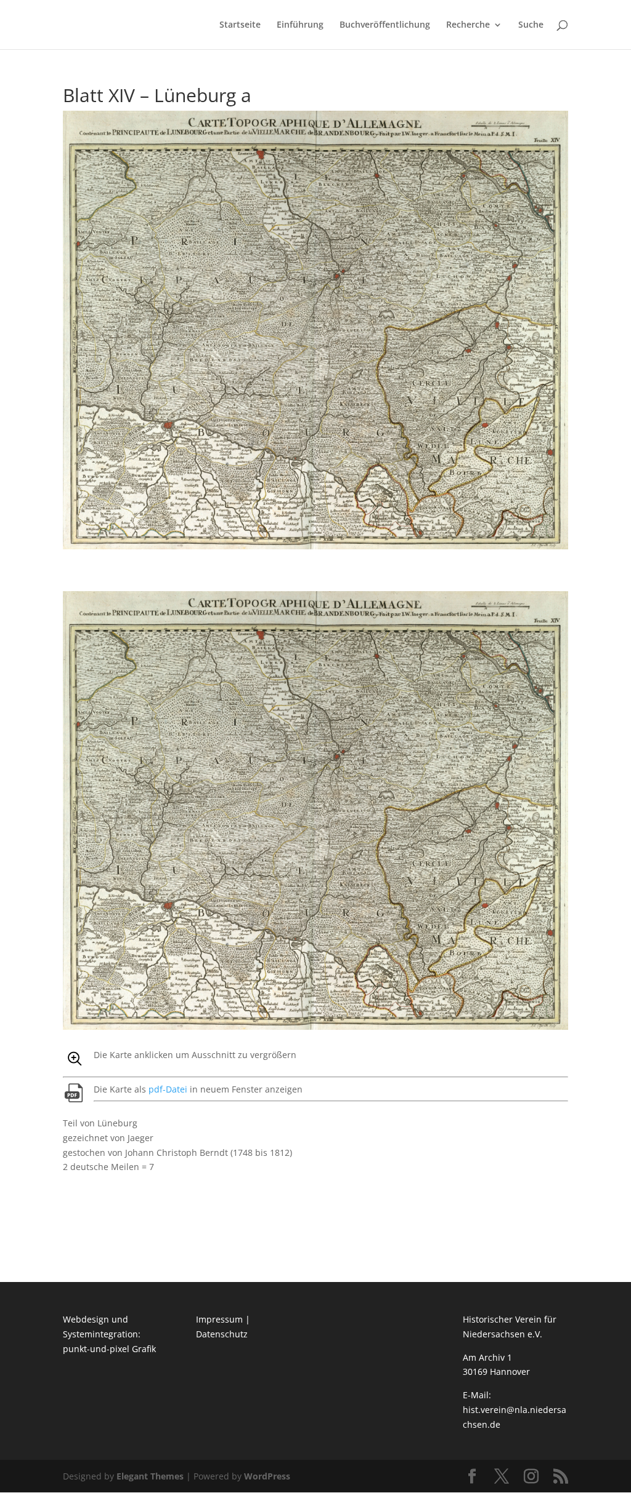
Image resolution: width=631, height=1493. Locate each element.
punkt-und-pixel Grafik (109, 1349)
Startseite (240, 25)
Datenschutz (222, 1334)
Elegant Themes (150, 1476)
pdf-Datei (168, 1089)
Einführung (300, 25)
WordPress (267, 1476)
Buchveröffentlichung (385, 25)
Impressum (219, 1319)
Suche (530, 25)
